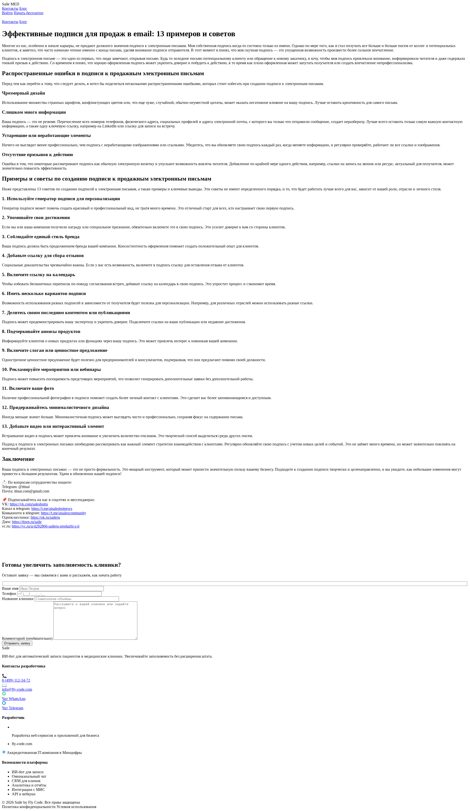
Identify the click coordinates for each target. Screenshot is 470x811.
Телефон (9, 593)
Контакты (10, 8)
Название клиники (18, 599)
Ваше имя (10, 588)
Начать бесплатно (28, 13)
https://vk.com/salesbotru (29, 504)
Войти (7, 13)
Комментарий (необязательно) (27, 638)
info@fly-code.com (17, 687)
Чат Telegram (12, 708)
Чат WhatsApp (13, 699)
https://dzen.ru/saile (27, 522)
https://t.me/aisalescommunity (63, 513)
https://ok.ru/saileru (45, 517)
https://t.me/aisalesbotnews (51, 508)
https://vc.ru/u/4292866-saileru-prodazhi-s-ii (45, 526)
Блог (23, 8)
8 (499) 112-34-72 (16, 678)
